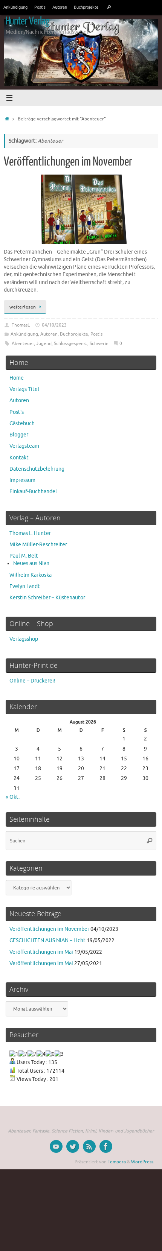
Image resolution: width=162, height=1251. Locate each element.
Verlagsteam (24, 446)
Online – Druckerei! (32, 681)
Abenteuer (23, 343)
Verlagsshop (23, 639)
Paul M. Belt (23, 556)
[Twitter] (72, 1146)
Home (16, 378)
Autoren (59, 7)
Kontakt (19, 457)
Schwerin (99, 343)
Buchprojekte (86, 7)
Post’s (40, 7)
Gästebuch (22, 423)
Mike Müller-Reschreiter (38, 544)
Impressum (22, 480)
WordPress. (142, 1162)
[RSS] (89, 1146)
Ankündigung (15, 7)
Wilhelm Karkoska (30, 575)
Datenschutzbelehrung (36, 469)
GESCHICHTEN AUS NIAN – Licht (47, 940)
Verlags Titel (24, 389)
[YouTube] (56, 1146)
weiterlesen (22, 307)
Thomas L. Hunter (30, 533)
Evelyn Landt (24, 586)
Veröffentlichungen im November (68, 162)
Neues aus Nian (31, 563)
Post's (96, 334)
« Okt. (13, 797)
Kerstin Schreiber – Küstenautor (47, 597)
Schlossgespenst (70, 343)
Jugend (44, 343)
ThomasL (21, 325)
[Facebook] (105, 1146)
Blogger (18, 435)
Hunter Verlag (27, 21)
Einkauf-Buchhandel (33, 491)
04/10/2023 (54, 325)
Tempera (117, 1162)
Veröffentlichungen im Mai (41, 952)
